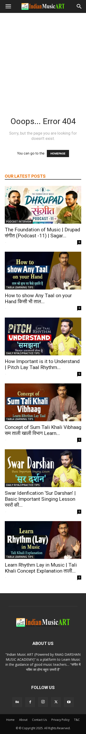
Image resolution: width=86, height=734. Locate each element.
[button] (8, 6)
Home (10, 720)
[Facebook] (30, 702)
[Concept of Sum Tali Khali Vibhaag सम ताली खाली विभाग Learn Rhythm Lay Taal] (43, 402)
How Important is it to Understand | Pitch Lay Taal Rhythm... (42, 364)
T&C (77, 720)
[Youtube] (69, 702)
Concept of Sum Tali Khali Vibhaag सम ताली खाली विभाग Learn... (43, 430)
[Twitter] (56, 702)
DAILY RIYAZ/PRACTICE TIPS (23, 353)
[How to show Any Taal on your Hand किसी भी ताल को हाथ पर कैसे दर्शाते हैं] (43, 271)
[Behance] (17, 702)
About (23, 720)
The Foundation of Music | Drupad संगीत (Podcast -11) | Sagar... (42, 233)
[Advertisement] (43, 58)
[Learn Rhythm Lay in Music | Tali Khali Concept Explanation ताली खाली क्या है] (43, 540)
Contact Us (39, 720)
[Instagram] (43, 702)
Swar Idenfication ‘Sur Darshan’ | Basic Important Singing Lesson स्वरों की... (40, 499)
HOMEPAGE (57, 153)
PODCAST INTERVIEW (18, 221)
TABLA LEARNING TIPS (19, 287)
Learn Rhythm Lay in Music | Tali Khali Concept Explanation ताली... (41, 568)
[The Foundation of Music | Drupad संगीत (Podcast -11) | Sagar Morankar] (43, 205)
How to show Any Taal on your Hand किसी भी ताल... (38, 298)
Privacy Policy (60, 720)
